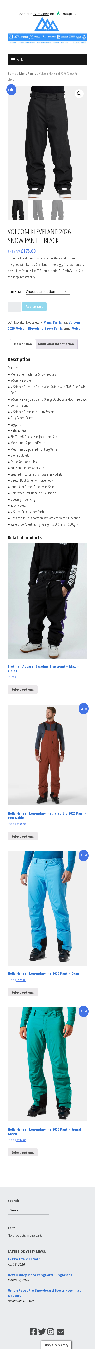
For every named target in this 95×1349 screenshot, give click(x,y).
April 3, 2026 (16, 1264)
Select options (22, 689)
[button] (79, 93)
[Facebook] (33, 1331)
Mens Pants (27, 73)
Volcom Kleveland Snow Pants (39, 328)
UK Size (15, 291)
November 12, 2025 (21, 1300)
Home (12, 73)
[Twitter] (42, 1331)
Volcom (77, 328)
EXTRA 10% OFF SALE (24, 1259)
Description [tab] (23, 343)
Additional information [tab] (56, 343)
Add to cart (34, 306)
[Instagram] (50, 1331)
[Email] (60, 1331)
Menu (21, 60)
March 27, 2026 (18, 1280)
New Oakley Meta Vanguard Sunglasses (40, 1275)
